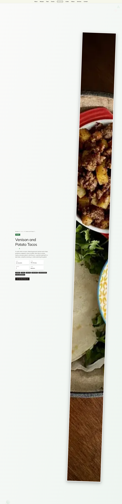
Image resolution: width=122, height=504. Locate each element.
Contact (86, 1)
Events (52, 1)
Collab (67, 1)
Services (79, 1)
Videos (73, 1)
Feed (47, 1)
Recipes (42, 1)
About (35, 1)
